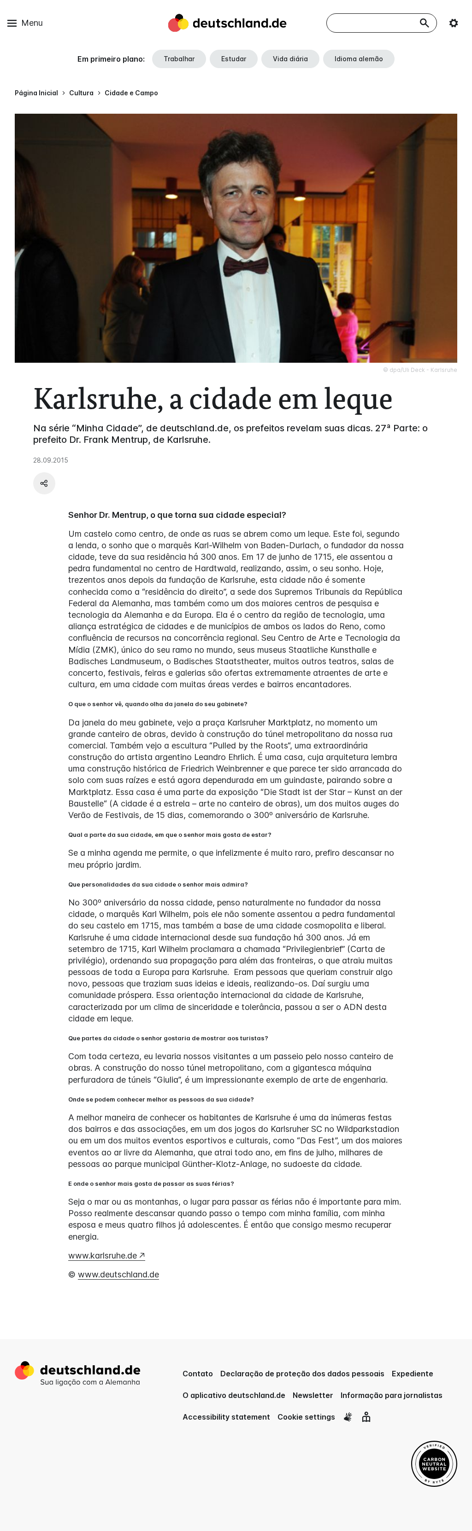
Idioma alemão (359, 59)
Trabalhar (179, 59)
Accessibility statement (226, 1416)
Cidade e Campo (131, 93)
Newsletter (313, 1395)
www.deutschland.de (118, 1274)
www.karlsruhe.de (102, 1255)
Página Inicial (36, 93)
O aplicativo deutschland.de (234, 1395)
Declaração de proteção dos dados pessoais (302, 1373)
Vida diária (290, 59)
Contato (198, 1373)
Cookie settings (306, 1416)
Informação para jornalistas (391, 1395)
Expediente (412, 1373)
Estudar (233, 59)
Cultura (81, 93)
